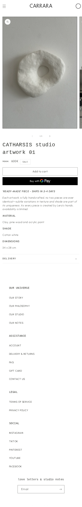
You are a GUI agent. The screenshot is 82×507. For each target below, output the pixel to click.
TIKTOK (13, 441)
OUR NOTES (16, 322)
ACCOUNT (15, 345)
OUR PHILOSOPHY (19, 306)
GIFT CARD (15, 370)
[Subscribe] (60, 489)
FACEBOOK (15, 466)
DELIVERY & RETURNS (21, 353)
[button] (4, 6)
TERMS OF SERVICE (20, 401)
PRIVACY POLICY (18, 410)
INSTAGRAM (16, 432)
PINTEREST (15, 449)
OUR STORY (16, 297)
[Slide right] (50, 136)
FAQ (11, 362)
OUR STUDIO (16, 314)
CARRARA (45, 505)
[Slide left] (32, 136)
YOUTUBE (14, 458)
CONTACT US (17, 379)
